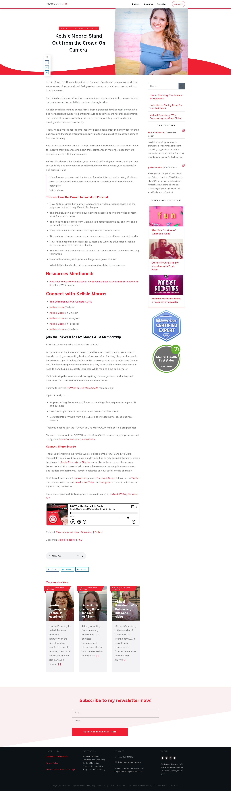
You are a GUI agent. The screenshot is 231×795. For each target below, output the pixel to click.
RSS (80, 539)
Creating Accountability (93, 766)
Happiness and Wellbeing (94, 769)
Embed (99, 532)
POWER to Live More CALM (82, 387)
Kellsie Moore (57, 307)
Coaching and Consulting (94, 759)
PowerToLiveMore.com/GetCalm (77, 439)
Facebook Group (106, 478)
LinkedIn (78, 482)
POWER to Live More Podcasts (79, 28)
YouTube (89, 482)
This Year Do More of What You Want (166, 221)
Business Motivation (91, 756)
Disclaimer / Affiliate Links (57, 756)
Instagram (106, 482)
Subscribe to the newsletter (99, 732)
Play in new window (67, 532)
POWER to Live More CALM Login (60, 769)
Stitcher (86, 462)
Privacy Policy (52, 763)
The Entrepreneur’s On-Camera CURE (71, 301)
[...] (59, 664)
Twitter (135, 478)
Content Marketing (91, 763)
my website (80, 478)
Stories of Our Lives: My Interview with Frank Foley (166, 256)
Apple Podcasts (69, 462)
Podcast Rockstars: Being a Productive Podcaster (166, 290)
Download (87, 532)
